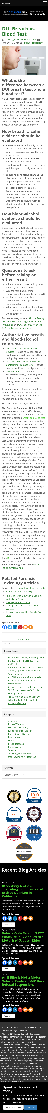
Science (12, 750)
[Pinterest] (20, 627)
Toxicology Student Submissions (20, 39)
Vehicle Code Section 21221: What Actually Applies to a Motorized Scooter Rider (26, 671)
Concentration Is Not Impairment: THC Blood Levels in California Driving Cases (25, 690)
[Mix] (25, 627)
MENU (6, 3)
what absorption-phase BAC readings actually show (22, 326)
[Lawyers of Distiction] (34, 832)
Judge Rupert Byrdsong (20, 734)
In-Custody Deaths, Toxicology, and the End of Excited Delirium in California (26, 661)
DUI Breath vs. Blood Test (19, 31)
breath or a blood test (33, 417)
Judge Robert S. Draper (20, 730)
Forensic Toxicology (33, 42)
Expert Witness (16, 724)
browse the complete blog (18, 591)
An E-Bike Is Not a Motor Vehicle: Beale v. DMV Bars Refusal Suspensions (25, 680)
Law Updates (14, 737)
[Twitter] (9, 627)
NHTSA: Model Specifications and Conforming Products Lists (23, 363)
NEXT (28, 639)
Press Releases (16, 743)
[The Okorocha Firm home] (15, 13)
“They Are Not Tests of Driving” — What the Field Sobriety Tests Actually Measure (25, 700)
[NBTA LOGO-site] (14, 832)
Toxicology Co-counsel (19, 753)
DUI (9, 558)
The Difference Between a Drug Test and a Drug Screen (24, 597)
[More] (30, 627)
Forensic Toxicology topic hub (22, 566)
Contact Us (30, 1107)
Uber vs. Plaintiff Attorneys (22, 756)
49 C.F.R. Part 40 (14, 371)
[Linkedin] (15, 627)
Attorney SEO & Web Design (14, 1034)
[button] (45, 3)
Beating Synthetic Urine (18, 602)
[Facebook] (4, 627)
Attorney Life (15, 720)
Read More (8, 924)
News (11, 740)
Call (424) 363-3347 (13, 1107)
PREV (20, 639)
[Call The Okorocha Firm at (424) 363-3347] (37, 13)
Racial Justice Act (16, 747)
